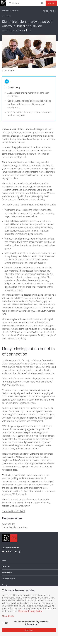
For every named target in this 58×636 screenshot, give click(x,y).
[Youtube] (7, 552)
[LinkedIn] (15, 552)
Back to (9, 70)
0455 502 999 (8, 524)
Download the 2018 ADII (13, 511)
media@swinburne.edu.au (14, 527)
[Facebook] (3, 552)
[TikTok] (20, 552)
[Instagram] (11, 552)
